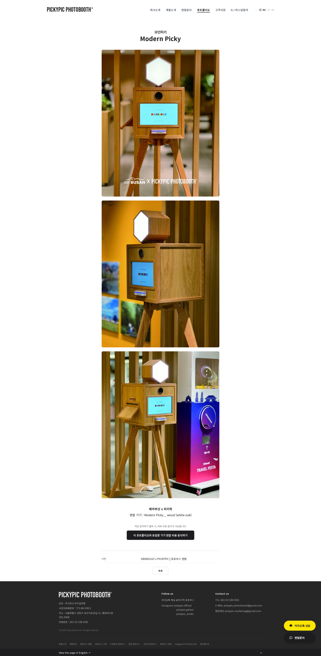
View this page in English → (74, 652)
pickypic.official (182, 605)
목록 (160, 570)
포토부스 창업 (166, 644)
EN (273, 10)
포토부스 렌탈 (86, 644)
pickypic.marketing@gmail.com (243, 611)
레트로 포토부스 (150, 644)
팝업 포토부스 (134, 644)
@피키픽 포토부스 (185, 600)
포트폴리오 (203, 10)
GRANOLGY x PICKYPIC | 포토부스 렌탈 (164, 559)
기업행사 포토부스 (117, 644)
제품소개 (171, 10)
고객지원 (220, 10)
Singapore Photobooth (186, 644)
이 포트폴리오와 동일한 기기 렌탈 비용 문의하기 (160, 535)
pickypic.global (184, 609)
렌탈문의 (186, 10)
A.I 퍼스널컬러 (239, 10)
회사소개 (155, 10)
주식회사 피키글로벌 (75, 603)
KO (264, 10)
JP (269, 10)
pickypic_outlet (185, 613)
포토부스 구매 (101, 644)
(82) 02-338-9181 (79, 622)
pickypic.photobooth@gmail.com (243, 605)
